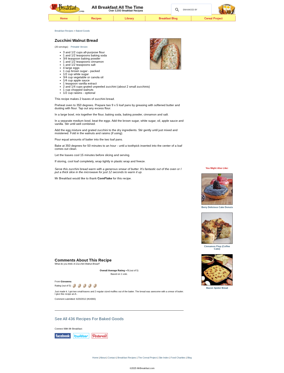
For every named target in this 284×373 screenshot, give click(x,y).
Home (64, 18)
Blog (189, 357)
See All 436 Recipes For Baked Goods (89, 319)
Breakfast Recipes (64, 31)
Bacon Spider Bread (217, 288)
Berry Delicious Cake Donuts (217, 207)
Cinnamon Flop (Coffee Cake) (217, 247)
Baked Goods (83, 31)
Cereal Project (213, 18)
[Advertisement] (119, 218)
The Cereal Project (147, 357)
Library (129, 18)
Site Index (164, 357)
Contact (112, 357)
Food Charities (178, 357)
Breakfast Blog (168, 18)
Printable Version (79, 47)
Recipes (96, 18)
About (103, 357)
